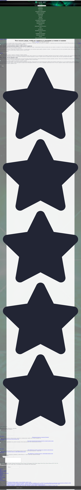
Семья (1, 475)
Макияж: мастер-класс (40, 30)
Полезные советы (40, 21)
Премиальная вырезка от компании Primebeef (40, 437)
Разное (40, 36)
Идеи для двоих (3, 471)
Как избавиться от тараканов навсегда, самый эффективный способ (40, 453)
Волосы (40, 24)
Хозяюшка (40, 8)
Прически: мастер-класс (40, 26)
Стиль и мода (2, 476)
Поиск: (36, 5)
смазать (79, 43)
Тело (40, 27)
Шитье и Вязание (40, 12)
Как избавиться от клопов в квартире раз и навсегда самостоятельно (40, 449)
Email (1, 457)
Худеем (1, 479)
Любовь (40, 17)
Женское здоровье (3, 470)
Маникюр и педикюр (40, 33)
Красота (1, 472)
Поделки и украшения (40, 11)
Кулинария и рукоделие (4, 473)
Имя (1, 456)
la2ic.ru (41, 2)
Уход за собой (2, 477)
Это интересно (2, 480)
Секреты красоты (40, 23)
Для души (40, 4)
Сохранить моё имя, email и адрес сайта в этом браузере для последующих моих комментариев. (18, 464)
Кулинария (40, 14)
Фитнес (1, 478)
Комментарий (2, 462)
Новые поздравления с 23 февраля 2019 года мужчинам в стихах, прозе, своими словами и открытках (26, 484)
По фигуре (40, 29)
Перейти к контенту (3, 0)
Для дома (40, 3)
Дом (0, 469)
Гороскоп (40, 18)
